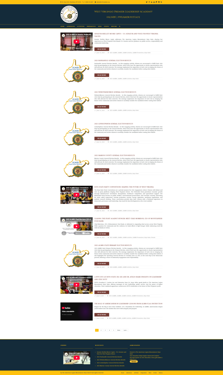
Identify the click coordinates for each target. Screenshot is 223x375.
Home (62, 26)
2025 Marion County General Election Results (114, 155)
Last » (125, 330)
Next (118, 330)
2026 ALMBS (113, 267)
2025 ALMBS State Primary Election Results (113, 245)
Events (106, 26)
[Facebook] (149, 2)
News (100, 26)
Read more (101, 49)
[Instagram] (159, 2)
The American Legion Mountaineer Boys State (76, 372)
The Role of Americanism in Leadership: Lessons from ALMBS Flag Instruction (128, 304)
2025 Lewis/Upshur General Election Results (113, 124)
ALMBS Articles (127, 52)
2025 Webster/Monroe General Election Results (115, 92)
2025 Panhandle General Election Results (112, 60)
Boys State (147, 52)
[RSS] (161, 2)
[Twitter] (147, 2)
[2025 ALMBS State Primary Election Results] (76, 255)
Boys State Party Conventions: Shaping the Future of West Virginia (124, 187)
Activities (80, 26)
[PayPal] (156, 2)
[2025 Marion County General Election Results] (76, 166)
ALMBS (120, 52)
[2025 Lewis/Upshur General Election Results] (76, 134)
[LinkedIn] (152, 2)
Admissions (71, 26)
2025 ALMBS (113, 52)
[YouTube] (154, 2)
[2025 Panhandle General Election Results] (76, 71)
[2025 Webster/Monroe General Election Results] (76, 102)
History (114, 26)
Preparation (91, 26)
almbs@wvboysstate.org (103, 2)
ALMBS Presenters (138, 52)
